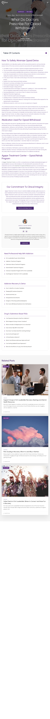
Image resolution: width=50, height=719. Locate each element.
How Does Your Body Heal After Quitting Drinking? (18, 331)
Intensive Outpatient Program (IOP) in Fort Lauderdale (19, 270)
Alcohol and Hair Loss (11, 294)
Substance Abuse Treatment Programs (15, 264)
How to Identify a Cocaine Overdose (15, 288)
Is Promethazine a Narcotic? (13, 337)
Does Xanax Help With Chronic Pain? (15, 327)
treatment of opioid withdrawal (22, 165)
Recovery (29, 11)
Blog (13, 15)
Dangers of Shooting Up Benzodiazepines (16, 300)
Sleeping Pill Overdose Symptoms (14, 291)
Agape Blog (21, 11)
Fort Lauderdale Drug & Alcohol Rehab (15, 258)
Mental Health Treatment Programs (14, 267)
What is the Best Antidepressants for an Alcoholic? (18, 324)
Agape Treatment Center (9, 162)
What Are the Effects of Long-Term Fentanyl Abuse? (19, 346)
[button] (47, 2)
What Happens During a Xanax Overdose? (16, 321)
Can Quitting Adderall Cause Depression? (16, 343)
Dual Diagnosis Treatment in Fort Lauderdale (17, 274)
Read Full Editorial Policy (25, 208)
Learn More (25, 243)
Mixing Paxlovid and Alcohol (13, 297)
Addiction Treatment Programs (13, 261)
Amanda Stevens (25, 38)
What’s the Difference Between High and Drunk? (18, 340)
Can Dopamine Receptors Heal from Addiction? (17, 318)
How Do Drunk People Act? (12, 334)
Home (9, 15)
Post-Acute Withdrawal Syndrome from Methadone (18, 304)
